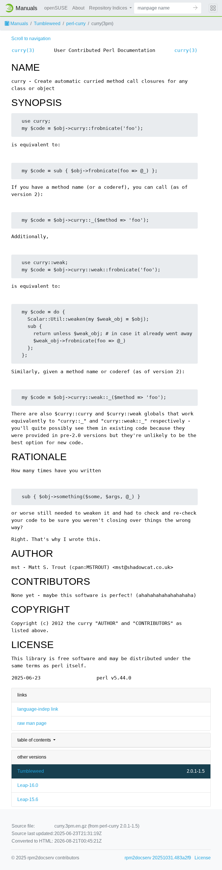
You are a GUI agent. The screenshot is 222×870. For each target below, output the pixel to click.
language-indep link (37, 709)
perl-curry (76, 23)
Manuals (18, 23)
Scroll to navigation (31, 38)
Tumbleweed (47, 23)
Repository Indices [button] (108, 7)
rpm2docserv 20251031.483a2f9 (158, 857)
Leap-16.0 (27, 785)
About (78, 7)
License (203, 857)
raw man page (32, 723)
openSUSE (56, 7)
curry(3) (23, 50)
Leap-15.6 (27, 799)
